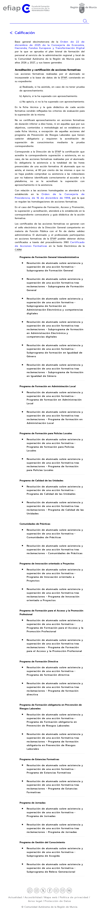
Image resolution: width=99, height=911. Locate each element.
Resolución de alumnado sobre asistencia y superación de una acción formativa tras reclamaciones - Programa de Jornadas (55, 828)
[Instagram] (37, 890)
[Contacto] (63, 890)
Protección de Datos (58, 901)
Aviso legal (35, 901)
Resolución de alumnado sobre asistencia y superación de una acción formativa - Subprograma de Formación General (55, 266)
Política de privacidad (74, 897)
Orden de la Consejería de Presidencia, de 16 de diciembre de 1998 (50, 196)
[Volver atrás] (11, 32)
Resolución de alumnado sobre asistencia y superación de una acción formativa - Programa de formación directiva (55, 671)
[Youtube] (56, 890)
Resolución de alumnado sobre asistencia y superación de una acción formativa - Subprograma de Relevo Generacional (55, 868)
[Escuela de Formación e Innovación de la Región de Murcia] (26, 8)
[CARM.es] (83, 7)
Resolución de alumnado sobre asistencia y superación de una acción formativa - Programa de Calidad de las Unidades (55, 490)
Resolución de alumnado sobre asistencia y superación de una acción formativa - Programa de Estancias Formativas (55, 769)
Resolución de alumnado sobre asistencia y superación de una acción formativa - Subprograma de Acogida (55, 852)
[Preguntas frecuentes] (69, 890)
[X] (43, 890)
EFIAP (64, 77)
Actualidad (15, 897)
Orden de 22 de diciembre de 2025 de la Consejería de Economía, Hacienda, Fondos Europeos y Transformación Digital (50, 45)
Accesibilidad (33, 897)
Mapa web (50, 897)
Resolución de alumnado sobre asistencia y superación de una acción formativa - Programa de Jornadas (55, 812)
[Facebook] (50, 890)
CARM (18, 250)
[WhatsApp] (30, 890)
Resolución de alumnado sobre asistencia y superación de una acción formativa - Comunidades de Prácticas (55, 533)
